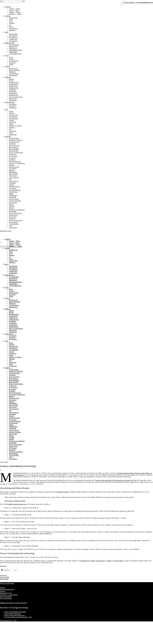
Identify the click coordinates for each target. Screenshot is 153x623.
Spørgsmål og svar (6, 593)
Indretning (3, 575)
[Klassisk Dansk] (76, 2)
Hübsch (93, 561)
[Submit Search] (22, 1)
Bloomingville (85, 561)
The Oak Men (118, 561)
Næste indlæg (4, 579)
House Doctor (100, 561)
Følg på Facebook (5, 596)
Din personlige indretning (12, 613)
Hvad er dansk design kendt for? (14, 615)
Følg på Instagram (6, 598)
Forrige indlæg (4, 577)
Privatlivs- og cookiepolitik (8, 595)
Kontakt (2, 588)
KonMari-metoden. (63, 492)
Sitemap (2, 591)
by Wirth (108, 561)
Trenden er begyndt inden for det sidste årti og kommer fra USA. (116, 480)
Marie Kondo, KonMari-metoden (14, 501)
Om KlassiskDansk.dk (7, 589)
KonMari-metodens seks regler (16, 504)
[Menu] (1, 242)
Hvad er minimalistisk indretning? (15, 612)
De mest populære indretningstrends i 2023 (18, 617)
